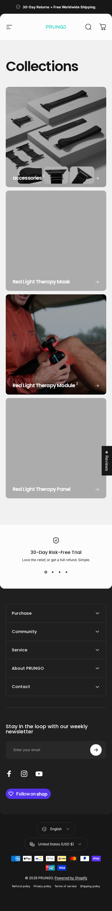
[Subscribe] (96, 750)
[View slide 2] (52, 572)
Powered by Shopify (71, 878)
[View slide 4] (66, 572)
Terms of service (66, 886)
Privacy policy (42, 886)
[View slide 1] (45, 572)
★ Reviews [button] (107, 460)
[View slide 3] (59, 572)
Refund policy (21, 886)
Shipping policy (90, 886)
